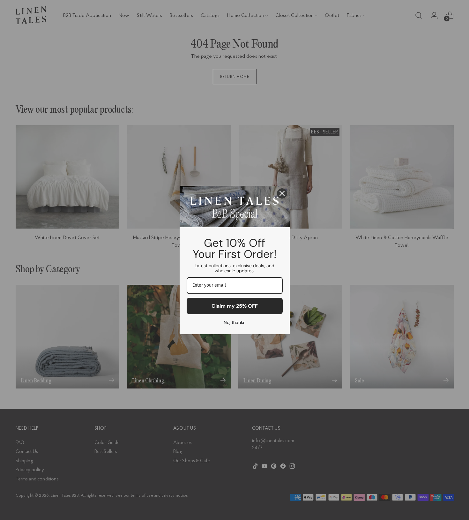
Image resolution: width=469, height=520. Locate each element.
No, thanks (234, 322)
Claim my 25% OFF (235, 306)
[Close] (282, 193)
